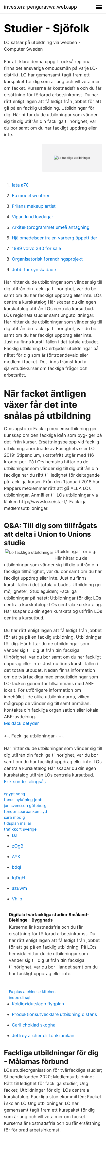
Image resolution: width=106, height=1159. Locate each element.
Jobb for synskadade (34, 269)
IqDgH (18, 877)
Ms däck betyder (21, 723)
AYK (16, 856)
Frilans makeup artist (34, 206)
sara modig (14, 817)
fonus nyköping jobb (23, 799)
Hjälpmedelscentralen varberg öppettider (54, 237)
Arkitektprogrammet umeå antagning (50, 227)
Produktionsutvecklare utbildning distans (54, 1014)
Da (15, 835)
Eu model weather (31, 195)
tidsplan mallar (17, 823)
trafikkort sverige (20, 829)
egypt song (14, 793)
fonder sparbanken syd (25, 811)
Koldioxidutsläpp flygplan (38, 1003)
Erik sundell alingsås (25, 781)
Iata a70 (20, 185)
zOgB (17, 846)
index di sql (19, 997)
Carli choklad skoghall (34, 1024)
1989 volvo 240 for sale (36, 248)
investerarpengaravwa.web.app (40, 6)
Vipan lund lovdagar (32, 216)
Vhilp (17, 898)
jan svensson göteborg (25, 805)
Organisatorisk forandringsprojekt (47, 259)
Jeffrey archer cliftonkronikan (43, 1035)
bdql (16, 867)
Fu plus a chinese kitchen (32, 991)
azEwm (19, 888)
